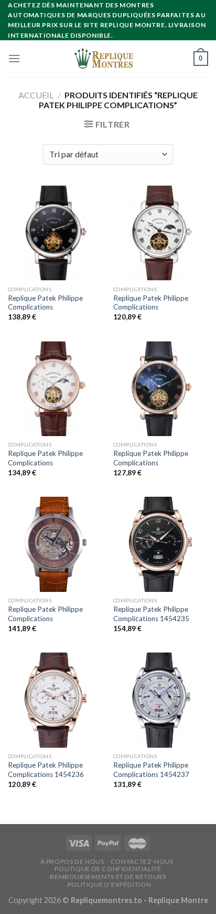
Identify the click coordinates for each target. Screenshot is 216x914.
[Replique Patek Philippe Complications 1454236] (55, 700)
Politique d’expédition (109, 884)
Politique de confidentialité (108, 869)
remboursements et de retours (108, 877)
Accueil (35, 95)
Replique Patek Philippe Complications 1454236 (46, 770)
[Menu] (14, 58)
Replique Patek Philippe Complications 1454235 (151, 614)
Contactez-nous (142, 861)
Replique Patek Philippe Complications (45, 303)
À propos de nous (72, 861)
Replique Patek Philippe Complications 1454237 (151, 770)
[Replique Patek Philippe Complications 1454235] (160, 544)
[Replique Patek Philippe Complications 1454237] (160, 700)
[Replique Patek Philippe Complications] (55, 233)
